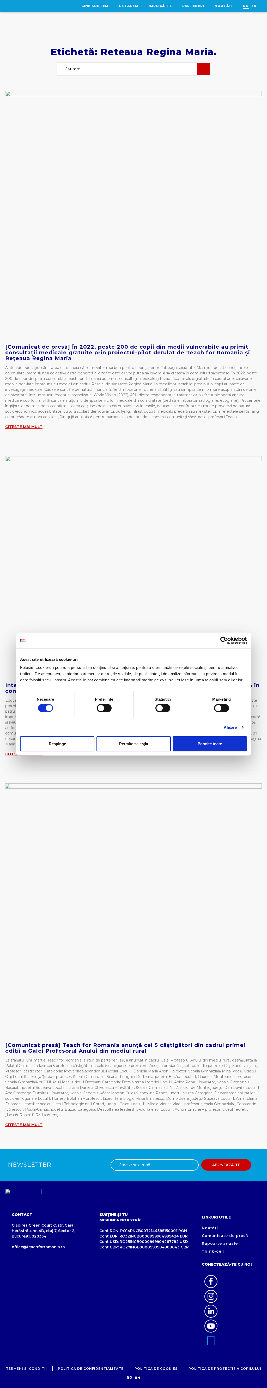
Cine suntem (94, 6)
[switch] (104, 708)
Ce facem (128, 6)
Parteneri (193, 6)
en (254, 6)
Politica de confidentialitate (91, 1369)
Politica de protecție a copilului (225, 1369)
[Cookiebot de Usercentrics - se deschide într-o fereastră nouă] (224, 640)
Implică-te (160, 6)
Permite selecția (133, 744)
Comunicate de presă (225, 1235)
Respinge (57, 744)
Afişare (230, 727)
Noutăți (224, 6)
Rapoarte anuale (220, 1243)
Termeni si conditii (26, 1369)
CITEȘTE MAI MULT (24, 426)
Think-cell (213, 1251)
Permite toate (210, 744)
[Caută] (203, 69)
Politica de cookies (156, 1369)
